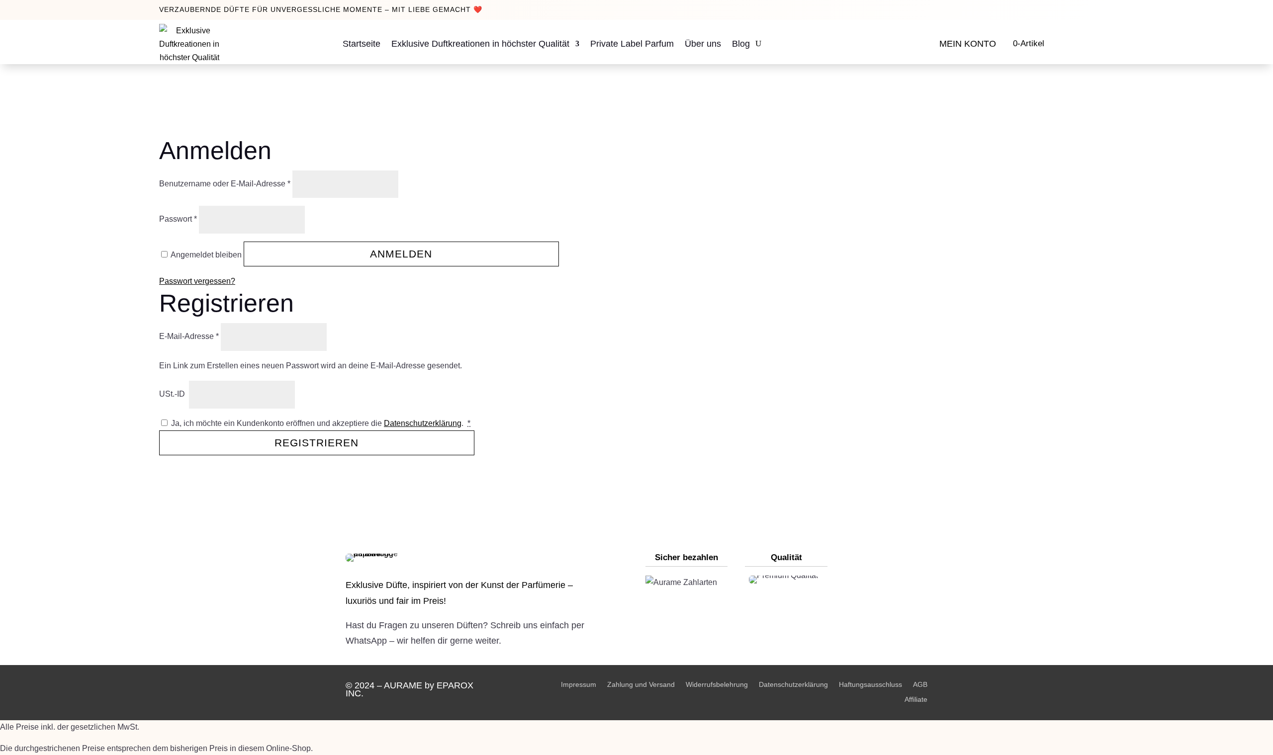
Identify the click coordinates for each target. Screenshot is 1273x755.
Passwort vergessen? (197, 281)
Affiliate (916, 699)
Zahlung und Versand (641, 684)
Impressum (578, 684)
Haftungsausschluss (870, 684)
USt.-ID (173, 394)
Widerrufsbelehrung (717, 684)
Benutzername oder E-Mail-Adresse (224, 183)
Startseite (361, 44)
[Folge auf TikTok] (870, 633)
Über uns (703, 44)
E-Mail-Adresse (189, 336)
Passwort (178, 219)
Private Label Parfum (632, 44)
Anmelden (401, 253)
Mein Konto (967, 44)
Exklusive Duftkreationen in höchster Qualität (480, 44)
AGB (920, 684)
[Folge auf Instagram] (870, 579)
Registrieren (316, 442)
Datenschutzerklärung (422, 423)
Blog (741, 44)
